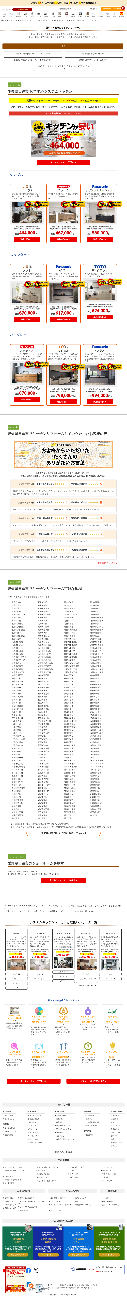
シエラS (16, 974)
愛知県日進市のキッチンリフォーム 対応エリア (32, 60)
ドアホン (114, 1146)
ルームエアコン (10, 1128)
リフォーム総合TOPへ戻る (92, 1081)
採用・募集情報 (107, 1201)
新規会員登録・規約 (77, 1167)
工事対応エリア (10, 1205)
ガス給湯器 (90, 1115)
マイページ (74, 1174)
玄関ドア (114, 1136)
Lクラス (62, 981)
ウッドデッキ (116, 1126)
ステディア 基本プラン (86, 986)
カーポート (115, 1115)
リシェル (16, 983)
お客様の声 (24, 1210)
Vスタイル (62, 972)
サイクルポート (116, 1122)
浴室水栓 (59, 1122)
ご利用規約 (106, 1177)
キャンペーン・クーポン (13, 1167)
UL (16, 988)
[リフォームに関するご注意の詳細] (39, 1290)
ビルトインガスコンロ (36, 1115)
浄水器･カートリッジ (64, 1126)
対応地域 (93, 9)
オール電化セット (92, 1126)
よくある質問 (9, 1183)
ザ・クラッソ (39, 979)
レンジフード (33, 1126)
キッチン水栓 (61, 1115)
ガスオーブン (33, 1129)
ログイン (73, 1171)
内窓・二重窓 (116, 1132)
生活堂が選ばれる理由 (13, 1180)
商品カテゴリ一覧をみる (63, 1152)
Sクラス (63, 976)
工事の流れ (9, 1198)
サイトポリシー (107, 1167)
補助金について (80, 1198)
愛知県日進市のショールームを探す (93, 60)
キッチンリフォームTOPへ (33, 1081)
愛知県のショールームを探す (62, 880)
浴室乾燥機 (9, 1135)
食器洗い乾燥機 (33, 1119)
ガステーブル (33, 1139)
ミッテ (39, 974)
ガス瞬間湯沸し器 (92, 1122)
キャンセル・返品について (46, 1181)
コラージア (110, 979)
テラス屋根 (115, 1129)
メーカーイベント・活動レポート (60, 1206)
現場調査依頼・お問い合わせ (113, 8)
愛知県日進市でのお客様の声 (93, 54)
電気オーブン (33, 1132)
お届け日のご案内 (43, 1174)
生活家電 (89, 1135)
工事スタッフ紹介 (9, 1209)
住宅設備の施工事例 (27, 1198)
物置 (112, 1139)
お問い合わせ (74, 1177)
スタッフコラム (56, 1210)
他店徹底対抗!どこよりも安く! (13, 1172)
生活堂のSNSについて (83, 1205)
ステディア (87, 979)
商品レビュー (79, 1201)
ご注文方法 (41, 1171)
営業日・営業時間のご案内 (112, 1205)
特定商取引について (109, 1171)
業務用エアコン (10, 1131)
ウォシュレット (10, 1119)
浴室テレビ (60, 1136)
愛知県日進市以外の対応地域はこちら (62, 833)
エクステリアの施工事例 (28, 1207)
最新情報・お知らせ (57, 1198)
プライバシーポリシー (110, 1174)
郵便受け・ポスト (117, 1143)
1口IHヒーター (33, 1136)
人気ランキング (56, 1201)
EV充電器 (114, 1119)
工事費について (10, 1201)
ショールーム (79, 9)
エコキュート (91, 1119)
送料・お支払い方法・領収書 (47, 1167)
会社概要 (105, 1198)
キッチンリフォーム (35, 1143)
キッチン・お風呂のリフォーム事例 (31, 1202)
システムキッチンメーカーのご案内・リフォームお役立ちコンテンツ (63, 67)
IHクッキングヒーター (36, 1122)
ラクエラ (86, 974)
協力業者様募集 (64, 9)
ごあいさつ (9, 1176)
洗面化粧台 (60, 1132)
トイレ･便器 (9, 1115)
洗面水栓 (59, 1119)
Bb (110, 974)
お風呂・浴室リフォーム (65, 1139)
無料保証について (43, 1177)
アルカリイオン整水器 (64, 1129)
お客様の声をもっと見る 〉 (108, 563)
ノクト (15, 979)
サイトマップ (107, 1181)
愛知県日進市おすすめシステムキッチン (32, 54)
